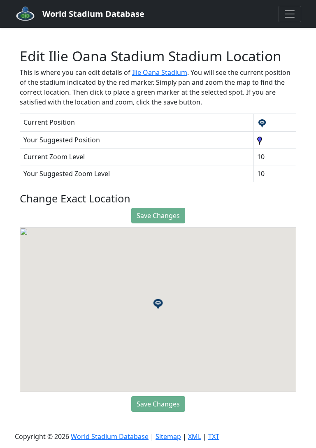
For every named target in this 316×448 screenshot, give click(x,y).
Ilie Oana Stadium (159, 72)
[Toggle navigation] (289, 14)
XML (194, 436)
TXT (213, 436)
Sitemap (168, 436)
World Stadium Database (110, 436)
